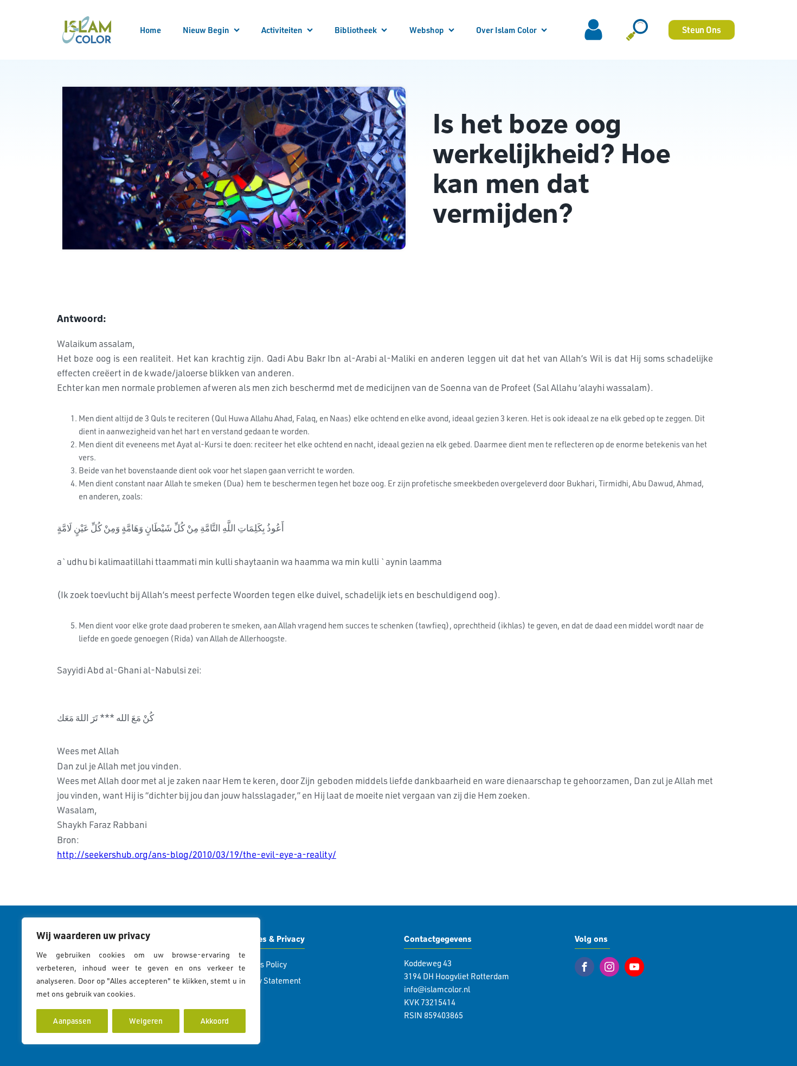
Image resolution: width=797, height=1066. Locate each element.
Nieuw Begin (206, 29)
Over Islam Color (506, 29)
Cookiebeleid (160, 993)
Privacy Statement (268, 980)
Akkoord (215, 1020)
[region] (141, 980)
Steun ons (701, 29)
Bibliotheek (356, 29)
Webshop (426, 29)
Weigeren (146, 1020)
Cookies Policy (261, 964)
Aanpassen (72, 1020)
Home (150, 29)
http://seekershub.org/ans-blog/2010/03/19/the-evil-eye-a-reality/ (196, 854)
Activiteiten (282, 29)
